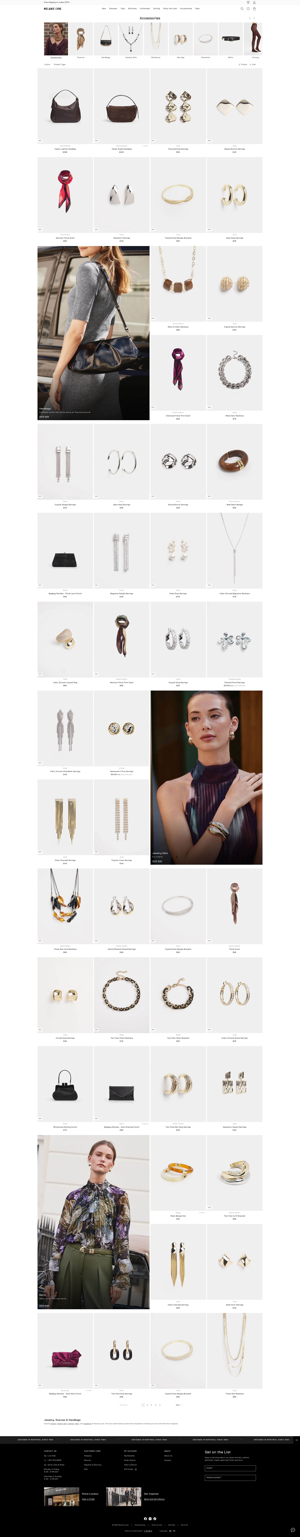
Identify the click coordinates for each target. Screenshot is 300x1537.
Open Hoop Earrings (234, 238)
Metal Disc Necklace (235, 416)
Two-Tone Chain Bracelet (178, 1038)
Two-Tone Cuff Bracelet (234, 1216)
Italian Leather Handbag (65, 149)
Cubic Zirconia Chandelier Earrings (65, 771)
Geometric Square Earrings (234, 1127)
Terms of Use (157, 1525)
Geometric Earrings (121, 238)
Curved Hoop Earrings (65, 1038)
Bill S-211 (184, 1525)
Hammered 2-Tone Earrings (121, 771)
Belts (230, 57)
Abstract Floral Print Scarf (121, 683)
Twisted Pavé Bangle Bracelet (178, 238)
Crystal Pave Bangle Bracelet (178, 949)
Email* (210, 1468)
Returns (87, 1460)
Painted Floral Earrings (235, 683)
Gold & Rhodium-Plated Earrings (122, 949)
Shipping (88, 1456)
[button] (250, 18)
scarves (71, 1423)
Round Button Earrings (178, 505)
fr (174, 1531)
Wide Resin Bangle (235, 505)
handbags (87, 1423)
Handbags (106, 57)
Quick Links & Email (56, 1465)
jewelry (53, 1423)
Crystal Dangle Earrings (65, 505)
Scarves (80, 57)
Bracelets (205, 57)
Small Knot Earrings (234, 1305)
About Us (168, 1456)
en (170, 1531)
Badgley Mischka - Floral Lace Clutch (65, 594)
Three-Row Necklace (235, 1394)
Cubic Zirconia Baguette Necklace (235, 594)
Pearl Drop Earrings (178, 594)
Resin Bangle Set (178, 1216)
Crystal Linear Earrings (122, 860)
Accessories (56, 57)
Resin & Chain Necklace (178, 327)
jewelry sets (62, 1423)
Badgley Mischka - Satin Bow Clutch (65, 1394)
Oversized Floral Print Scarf (178, 416)
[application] (293, 1530)
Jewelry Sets (131, 57)
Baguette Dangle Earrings (121, 594)
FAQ (86, 1469)
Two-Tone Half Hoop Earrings (178, 1127)
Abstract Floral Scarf (65, 238)
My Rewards (129, 1456)
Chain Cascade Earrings (65, 860)
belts (77, 1423)
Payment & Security (92, 1465)
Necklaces (155, 57)
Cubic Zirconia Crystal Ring (65, 683)
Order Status (130, 1460)
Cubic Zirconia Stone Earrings (235, 1038)
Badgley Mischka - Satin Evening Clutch (121, 1127)
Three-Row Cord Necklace (65, 949)
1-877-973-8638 (54, 1460)
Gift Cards (128, 1469)
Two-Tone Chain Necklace (122, 1038)
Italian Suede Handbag (121, 149)
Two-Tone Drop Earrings (121, 1394)
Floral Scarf (234, 949)
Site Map (171, 1525)
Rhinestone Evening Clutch (65, 1127)
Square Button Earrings (234, 149)
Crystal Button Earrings (234, 327)
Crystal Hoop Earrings (178, 683)
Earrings (180, 57)
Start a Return (130, 1465)
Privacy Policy (140, 1525)
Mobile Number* (214, 1478)
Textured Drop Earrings (178, 149)
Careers (167, 1460)
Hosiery (255, 57)
